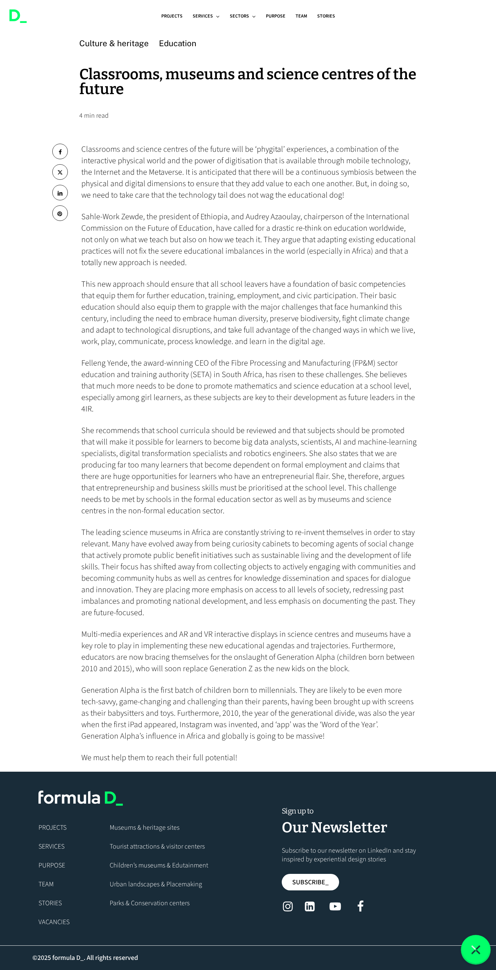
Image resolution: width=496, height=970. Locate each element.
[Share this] (60, 151)
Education (177, 43)
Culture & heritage (114, 43)
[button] (310, 882)
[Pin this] (60, 213)
